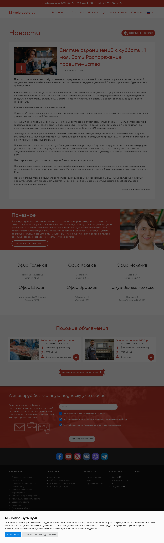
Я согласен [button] (13, 535)
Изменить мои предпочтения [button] (40, 535)
